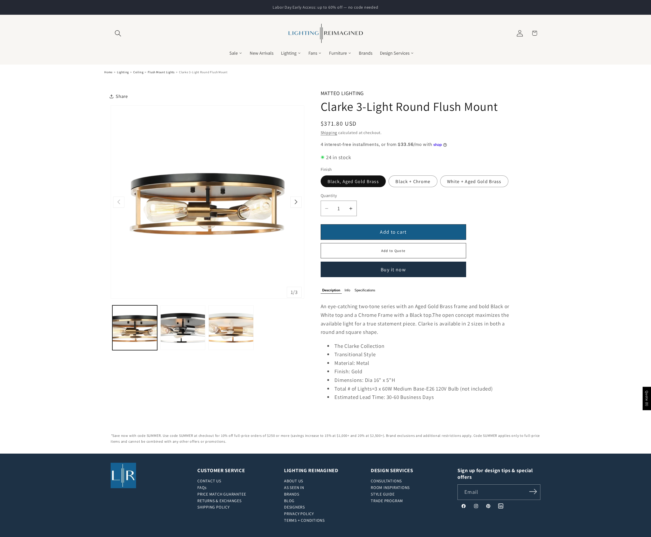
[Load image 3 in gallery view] (231, 327)
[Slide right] (296, 201)
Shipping (329, 132)
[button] (118, 33)
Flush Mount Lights (161, 72)
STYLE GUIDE (383, 494)
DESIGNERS (294, 507)
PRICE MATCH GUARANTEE (221, 494)
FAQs (202, 487)
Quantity (329, 196)
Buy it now (393, 269)
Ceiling (138, 72)
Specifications (364, 290)
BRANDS (291, 494)
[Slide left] (118, 201)
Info (347, 290)
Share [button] (122, 96)
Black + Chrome (412, 181)
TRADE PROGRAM (387, 500)
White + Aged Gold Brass (474, 181)
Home (108, 72)
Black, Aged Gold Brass (353, 181)
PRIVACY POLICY (299, 513)
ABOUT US (293, 481)
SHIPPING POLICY (213, 507)
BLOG (289, 500)
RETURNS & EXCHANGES (219, 500)
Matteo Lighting (342, 93)
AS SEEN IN (294, 487)
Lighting (123, 72)
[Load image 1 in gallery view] (134, 327)
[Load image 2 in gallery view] (182, 327)
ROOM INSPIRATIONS (390, 487)
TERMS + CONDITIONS (304, 520)
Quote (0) (647, 399)
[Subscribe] (533, 491)
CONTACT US (209, 481)
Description (331, 290)
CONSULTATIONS (386, 481)
